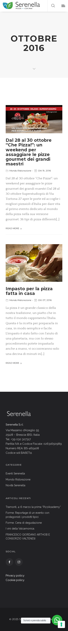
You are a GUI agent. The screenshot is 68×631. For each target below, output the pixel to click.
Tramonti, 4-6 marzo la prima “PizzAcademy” (33, 506)
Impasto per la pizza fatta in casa (29, 291)
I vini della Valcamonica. (20, 528)
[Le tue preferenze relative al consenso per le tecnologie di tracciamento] (61, 624)
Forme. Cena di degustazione (24, 522)
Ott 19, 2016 (44, 170)
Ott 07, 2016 (45, 300)
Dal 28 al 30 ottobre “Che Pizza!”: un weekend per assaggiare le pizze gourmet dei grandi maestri (29, 152)
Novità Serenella (15, 485)
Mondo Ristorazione (20, 170)
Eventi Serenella (15, 473)
